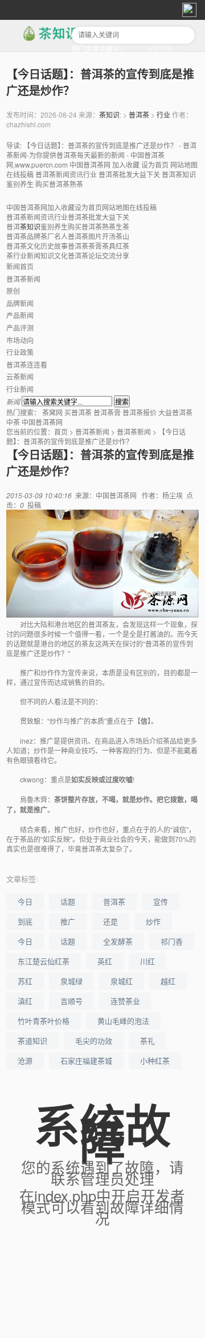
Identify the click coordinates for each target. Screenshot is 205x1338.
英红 (104, 961)
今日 (25, 901)
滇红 (97, 87)
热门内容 (137, 87)
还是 (110, 921)
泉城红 (121, 981)
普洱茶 (139, 114)
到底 (25, 921)
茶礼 (147, 1040)
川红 (147, 961)
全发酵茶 (160, 48)
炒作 (153, 921)
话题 (67, 901)
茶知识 (109, 114)
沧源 (25, 1060)
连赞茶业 (125, 1000)
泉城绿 (71, 981)
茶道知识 (32, 1040)
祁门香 (100, 58)
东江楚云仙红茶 (154, 58)
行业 (163, 114)
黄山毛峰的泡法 (123, 1020)
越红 (168, 981)
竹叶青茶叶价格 (43, 1020)
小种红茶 (155, 1060)
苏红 (25, 981)
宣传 (160, 901)
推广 (67, 921)
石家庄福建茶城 (86, 1060)
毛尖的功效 (93, 1040)
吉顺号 (71, 1000)
